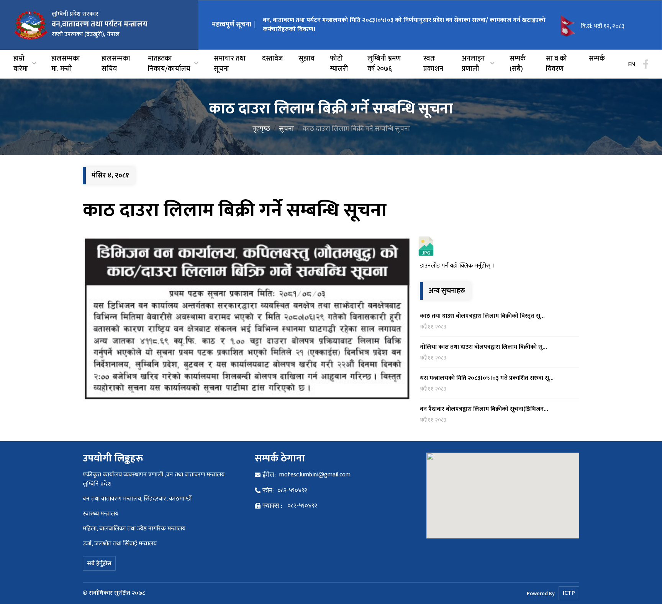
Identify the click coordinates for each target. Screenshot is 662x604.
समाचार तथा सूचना (230, 64)
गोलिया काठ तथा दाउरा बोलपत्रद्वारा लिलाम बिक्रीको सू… (483, 347)
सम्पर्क (597, 59)
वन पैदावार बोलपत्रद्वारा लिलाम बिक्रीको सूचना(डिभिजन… (484, 409)
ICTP (569, 593)
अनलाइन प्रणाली (473, 64)
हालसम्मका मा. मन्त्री (65, 64)
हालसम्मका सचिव (116, 64)
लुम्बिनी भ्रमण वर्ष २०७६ (384, 64)
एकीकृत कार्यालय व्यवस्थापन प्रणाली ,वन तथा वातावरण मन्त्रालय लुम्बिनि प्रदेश (153, 479)
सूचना (286, 129)
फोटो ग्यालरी (339, 64)
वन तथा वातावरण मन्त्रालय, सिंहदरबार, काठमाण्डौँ (137, 499)
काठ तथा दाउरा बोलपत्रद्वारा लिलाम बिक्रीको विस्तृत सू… (482, 316)
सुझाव (306, 59)
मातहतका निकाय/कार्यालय (169, 64)
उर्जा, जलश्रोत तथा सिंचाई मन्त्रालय (120, 543)
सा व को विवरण (556, 64)
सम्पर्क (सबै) (518, 64)
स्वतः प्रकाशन (433, 64)
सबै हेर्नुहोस (99, 563)
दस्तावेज (272, 59)
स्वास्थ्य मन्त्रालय (100, 514)
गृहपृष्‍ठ (261, 129)
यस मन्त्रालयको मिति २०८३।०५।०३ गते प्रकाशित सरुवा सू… (487, 378)
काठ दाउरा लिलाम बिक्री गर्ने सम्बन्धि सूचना (235, 210)
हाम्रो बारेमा (20, 64)
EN (631, 64)
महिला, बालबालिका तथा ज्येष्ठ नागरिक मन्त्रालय (134, 529)
